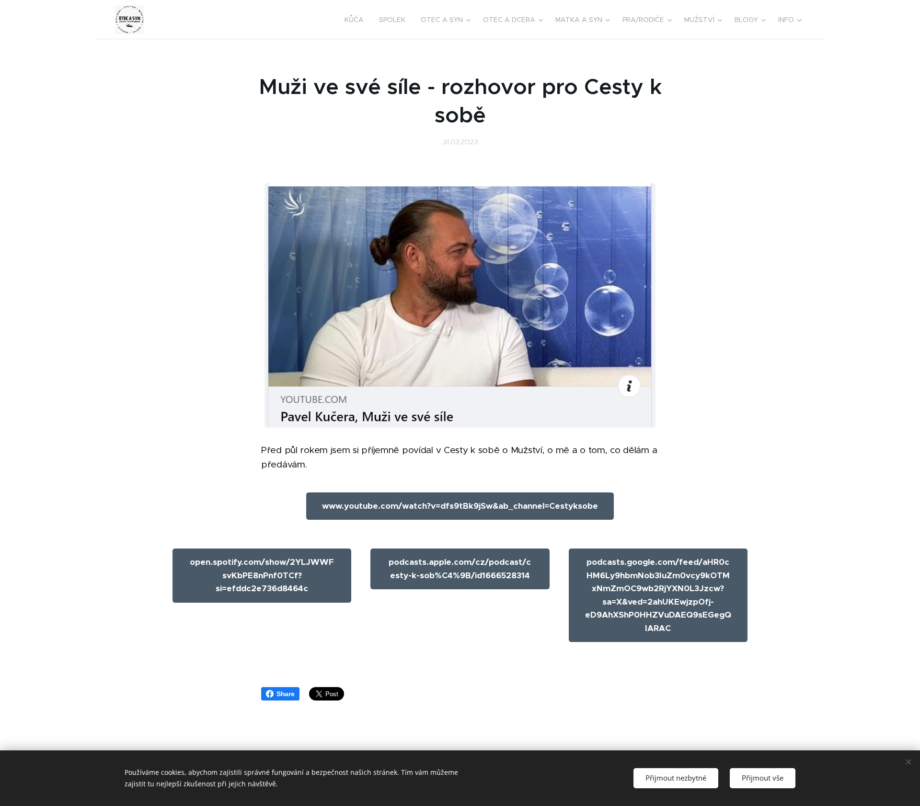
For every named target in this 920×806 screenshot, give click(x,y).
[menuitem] (356, 20)
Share (285, 694)
